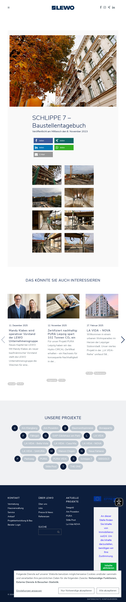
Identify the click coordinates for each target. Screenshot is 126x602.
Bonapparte (105, 428)
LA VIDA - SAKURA (33, 451)
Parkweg (29, 459)
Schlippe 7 (86, 459)
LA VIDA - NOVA (92, 443)
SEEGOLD (103, 459)
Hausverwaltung (16, 508)
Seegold (70, 507)
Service (11, 512)
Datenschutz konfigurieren (102, 599)
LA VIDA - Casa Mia (65, 443)
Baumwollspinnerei (82, 428)
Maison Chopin (67, 451)
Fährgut (34, 435)
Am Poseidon (50, 428)
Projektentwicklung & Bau (20, 520)
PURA (43, 459)
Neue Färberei (96, 451)
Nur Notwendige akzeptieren (76, 590)
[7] (46, 197)
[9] (79, 243)
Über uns (42, 504)
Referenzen (43, 516)
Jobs (40, 508)
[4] (79, 197)
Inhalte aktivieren (108, 567)
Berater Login (14, 525)
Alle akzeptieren (107, 590)
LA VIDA (99, 435)
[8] (79, 175)
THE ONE (75, 466)
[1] (46, 243)
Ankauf (11, 516)
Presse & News (45, 512)
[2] (79, 220)
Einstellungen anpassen (29, 590)
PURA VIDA (60, 459)
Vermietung (13, 504)
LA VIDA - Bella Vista (36, 443)
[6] (46, 175)
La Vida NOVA (73, 524)
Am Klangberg (29, 428)
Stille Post (50, 466)
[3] (46, 220)
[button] (43, 140)
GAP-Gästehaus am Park (66, 435)
